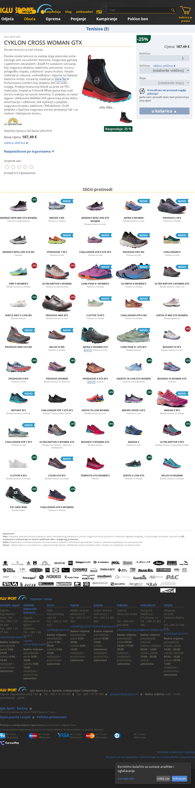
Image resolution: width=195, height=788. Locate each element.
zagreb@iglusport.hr (13, 637)
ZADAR (98, 605)
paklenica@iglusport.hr (155, 630)
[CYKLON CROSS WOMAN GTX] (107, 103)
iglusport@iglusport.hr (124, 694)
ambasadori (84, 12)
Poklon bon (138, 18)
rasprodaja (51, 12)
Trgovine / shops (41, 599)
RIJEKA (74, 605)
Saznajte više (126, 778)
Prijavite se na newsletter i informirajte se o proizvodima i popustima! (150, 757)
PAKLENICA (147, 605)
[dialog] (153, 773)
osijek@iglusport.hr (176, 633)
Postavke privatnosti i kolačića (176, 752)
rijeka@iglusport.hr (82, 626)
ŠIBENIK (122, 605)
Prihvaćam (179, 778)
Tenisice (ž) (97, 28)
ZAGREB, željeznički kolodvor (30, 608)
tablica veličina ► (16, 143)
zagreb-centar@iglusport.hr (36, 642)
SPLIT (50, 605)
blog (68, 12)
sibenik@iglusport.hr (130, 630)
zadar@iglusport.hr (106, 626)
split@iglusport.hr (58, 630)
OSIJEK (168, 605)
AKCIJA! (27, 12)
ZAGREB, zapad (10, 605)
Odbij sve (163, 778)
